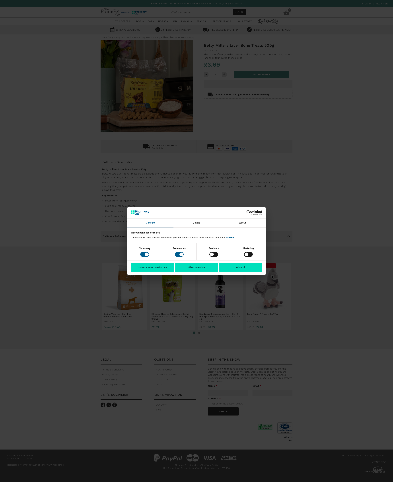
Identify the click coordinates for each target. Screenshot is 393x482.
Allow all (240, 267)
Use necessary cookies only (152, 267)
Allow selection (196, 267)
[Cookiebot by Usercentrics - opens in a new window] (248, 212)
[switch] (179, 254)
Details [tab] (196, 222)
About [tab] (242, 222)
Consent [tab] (150, 222)
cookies (230, 237)
